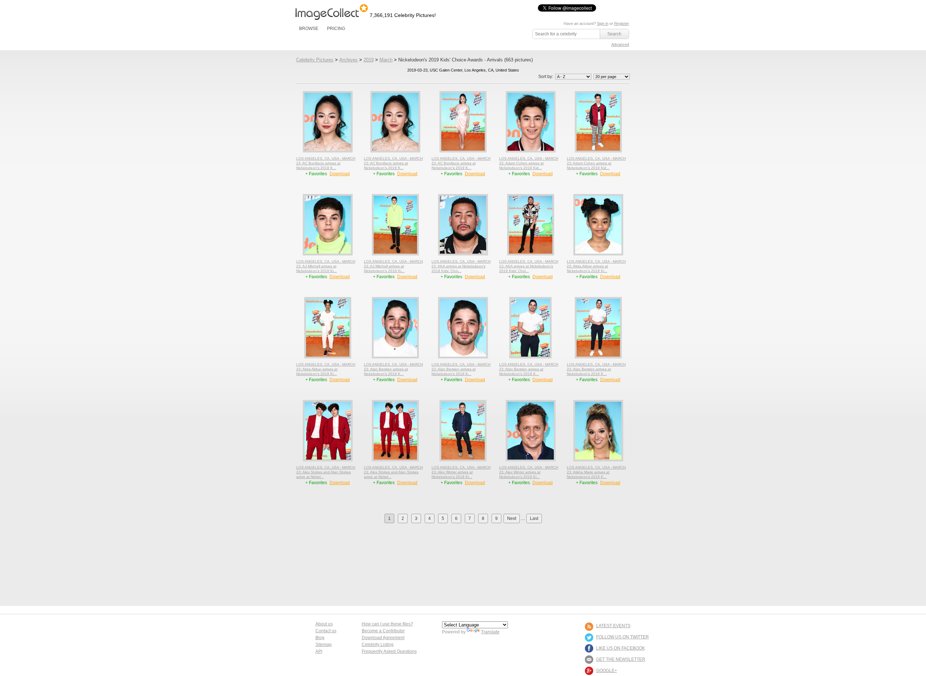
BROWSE (308, 28)
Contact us (325, 630)
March (385, 60)
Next (511, 518)
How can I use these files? (387, 624)
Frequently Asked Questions (389, 651)
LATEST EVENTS (613, 625)
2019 (369, 60)
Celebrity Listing (378, 644)
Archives (348, 60)
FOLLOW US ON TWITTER (622, 637)
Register (621, 23)
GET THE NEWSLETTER (620, 659)
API (318, 651)
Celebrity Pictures (315, 60)
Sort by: (546, 76)
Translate (490, 631)
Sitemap (323, 644)
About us (324, 624)
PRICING (336, 28)
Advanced (620, 44)
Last (534, 518)
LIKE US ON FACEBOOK (620, 648)
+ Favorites (316, 173)
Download (340, 173)
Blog (319, 637)
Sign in (602, 23)
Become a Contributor (383, 630)
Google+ (606, 670)
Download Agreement (383, 637)
